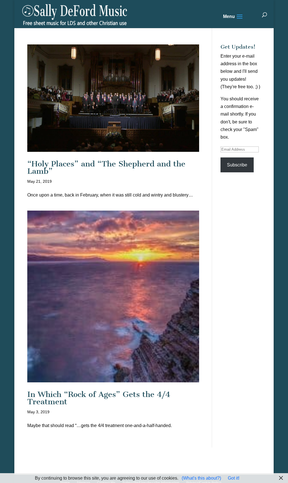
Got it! (233, 478)
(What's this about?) (201, 478)
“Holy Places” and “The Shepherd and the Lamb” (106, 167)
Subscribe (237, 164)
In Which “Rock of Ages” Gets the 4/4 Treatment (98, 398)
